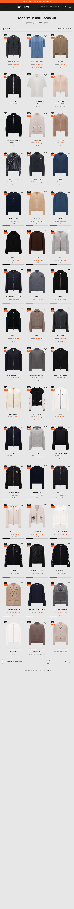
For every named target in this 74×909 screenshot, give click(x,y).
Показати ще (13, 662)
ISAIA (37, 257)
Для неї (29, 23)
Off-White (37, 414)
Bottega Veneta (37, 101)
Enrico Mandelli (37, 375)
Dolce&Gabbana (60, 453)
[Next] (70, 662)
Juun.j (13, 257)
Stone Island (13, 62)
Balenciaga (13, 179)
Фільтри (7, 28)
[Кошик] (70, 7)
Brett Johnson (37, 62)
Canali (60, 179)
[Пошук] (7, 7)
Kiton (13, 101)
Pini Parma (37, 140)
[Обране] (66, 7)
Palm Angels (61, 336)
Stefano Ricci (37, 571)
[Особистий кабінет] (62, 7)
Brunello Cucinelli (60, 531)
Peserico (60, 101)
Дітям (46, 23)
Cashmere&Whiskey (13, 297)
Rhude (60, 62)
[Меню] (3, 7)
